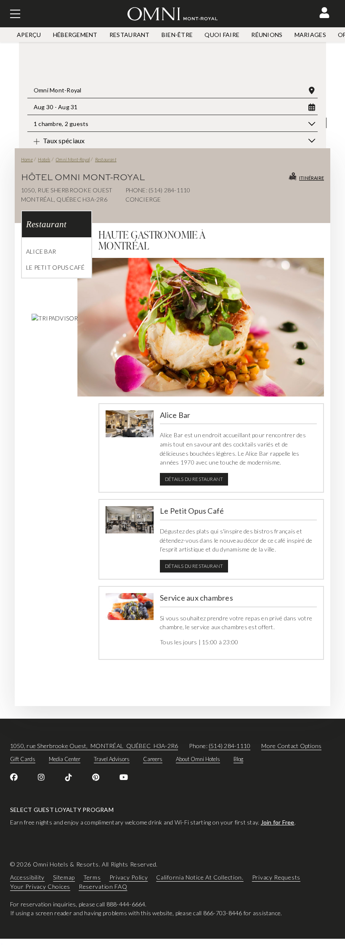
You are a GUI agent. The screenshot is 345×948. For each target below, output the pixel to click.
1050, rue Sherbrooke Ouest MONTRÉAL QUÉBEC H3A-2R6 (94, 745)
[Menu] (15, 14)
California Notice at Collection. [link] (199, 877)
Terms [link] (92, 877)
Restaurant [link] (129, 34)
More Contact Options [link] (291, 745)
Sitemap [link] (64, 877)
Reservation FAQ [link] (103, 886)
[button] (324, 12)
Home (27, 159)
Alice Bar (41, 251)
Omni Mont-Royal (73, 159)
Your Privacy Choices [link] (40, 886)
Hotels (44, 159)
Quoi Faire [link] (221, 34)
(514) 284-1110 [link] (229, 745)
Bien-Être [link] (177, 34)
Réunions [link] (266, 34)
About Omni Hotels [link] (198, 759)
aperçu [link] (29, 34)
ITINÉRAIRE (311, 178)
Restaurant (106, 159)
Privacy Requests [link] (276, 877)
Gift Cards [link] (22, 759)
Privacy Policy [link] (128, 877)
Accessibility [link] (27, 877)
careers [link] (152, 759)
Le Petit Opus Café (55, 267)
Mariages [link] (310, 34)
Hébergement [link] (75, 34)
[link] (14, 777)
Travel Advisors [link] (112, 759)
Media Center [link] (64, 759)
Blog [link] (238, 759)
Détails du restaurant (194, 479)
